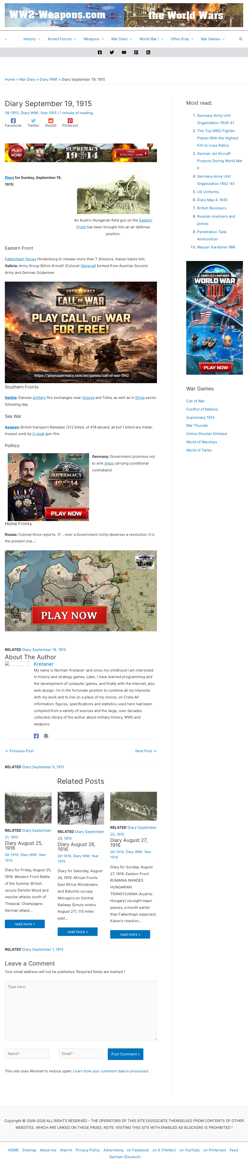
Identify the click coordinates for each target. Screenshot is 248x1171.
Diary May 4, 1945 (212, 200)
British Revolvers (211, 208)
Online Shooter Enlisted (206, 433)
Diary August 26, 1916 (76, 846)
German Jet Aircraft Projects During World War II (219, 160)
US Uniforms (208, 192)
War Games (210, 39)
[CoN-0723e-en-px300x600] (214, 317)
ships (109, 463)
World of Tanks (199, 450)
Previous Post (19, 751)
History (29, 39)
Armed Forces (60, 39)
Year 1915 (48, 113)
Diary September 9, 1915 (43, 767)
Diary (9, 177)
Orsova (88, 397)
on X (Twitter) (164, 1150)
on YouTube (189, 1150)
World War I (149, 39)
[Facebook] (99, 52)
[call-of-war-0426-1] (81, 332)
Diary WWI (29, 113)
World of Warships (201, 442)
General (88, 265)
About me (48, 1150)
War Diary (119, 39)
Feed (234, 1150)
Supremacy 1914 (200, 417)
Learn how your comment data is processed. (111, 1071)
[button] (241, 39)
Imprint (66, 1150)
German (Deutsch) (124, 1157)
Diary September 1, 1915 (42, 949)
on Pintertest (214, 1150)
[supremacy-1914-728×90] (81, 152)
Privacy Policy (88, 1150)
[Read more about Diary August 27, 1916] (133, 806)
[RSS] (148, 52)
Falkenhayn (14, 259)
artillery (39, 397)
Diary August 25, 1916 (24, 845)
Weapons (91, 39)
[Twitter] (111, 52)
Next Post (145, 751)
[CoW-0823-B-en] (81, 590)
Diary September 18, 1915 (44, 649)
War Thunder (197, 425)
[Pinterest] (136, 52)
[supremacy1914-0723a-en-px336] (48, 486)
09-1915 (12, 113)
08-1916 (11, 855)
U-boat (38, 433)
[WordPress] (46, 735)
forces (30, 259)
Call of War (195, 401)
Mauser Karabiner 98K (216, 247)
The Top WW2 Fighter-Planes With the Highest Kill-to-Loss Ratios (217, 138)
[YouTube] (124, 52)
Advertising (113, 1150)
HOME (13, 1150)
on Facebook (138, 1150)
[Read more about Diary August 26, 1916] (81, 808)
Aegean (12, 427)
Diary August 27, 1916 (128, 842)
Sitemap (29, 1150)
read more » (25, 924)
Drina (140, 397)
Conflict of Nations (202, 409)
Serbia (10, 397)
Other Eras (180, 39)
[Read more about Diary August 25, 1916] (28, 807)
